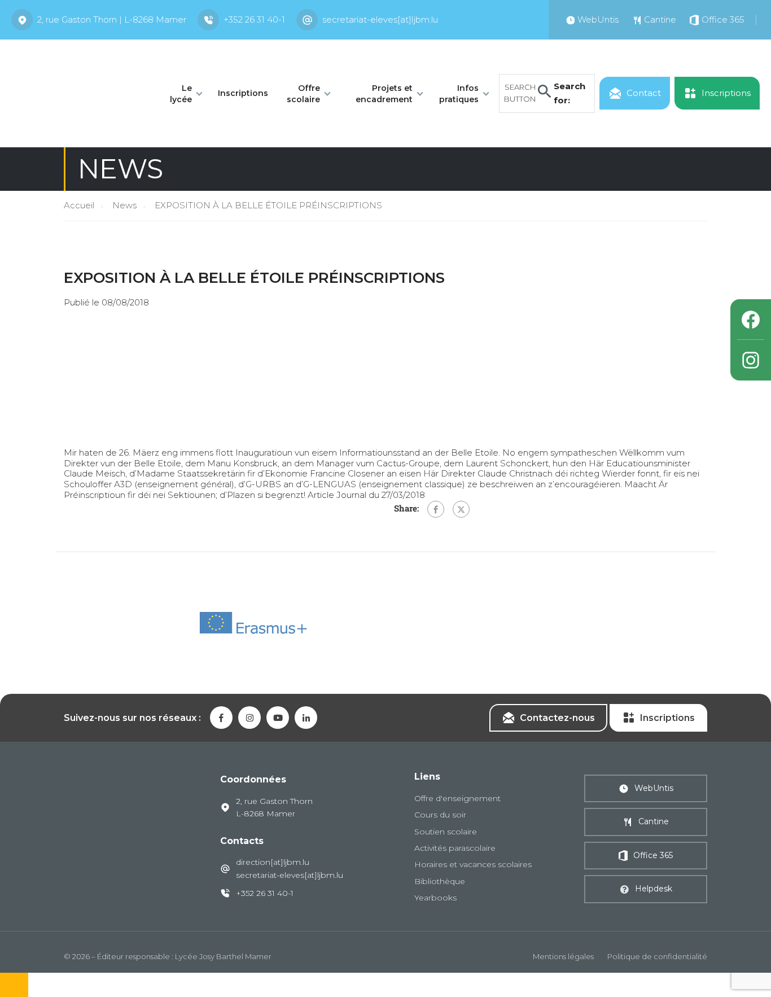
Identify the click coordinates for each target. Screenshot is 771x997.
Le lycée (181, 93)
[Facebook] (435, 509)
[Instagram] (750, 360)
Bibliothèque (439, 881)
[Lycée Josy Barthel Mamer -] (78, 92)
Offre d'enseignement (457, 798)
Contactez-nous (557, 717)
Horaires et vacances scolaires (473, 864)
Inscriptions (243, 93)
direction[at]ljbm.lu (272, 862)
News (124, 205)
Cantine (653, 821)
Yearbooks (435, 898)
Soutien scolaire (445, 832)
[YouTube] (277, 717)
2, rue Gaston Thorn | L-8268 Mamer (111, 19)
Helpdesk (653, 889)
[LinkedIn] (306, 717)
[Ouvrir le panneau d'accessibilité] (14, 985)
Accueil (79, 205)
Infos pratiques (459, 93)
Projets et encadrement (384, 93)
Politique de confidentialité (657, 956)
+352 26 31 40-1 (254, 19)
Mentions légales (563, 956)
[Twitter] (461, 509)
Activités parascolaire (455, 848)
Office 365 (653, 855)
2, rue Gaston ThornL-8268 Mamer (274, 807)
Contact (644, 93)
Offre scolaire (303, 93)
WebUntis (653, 788)
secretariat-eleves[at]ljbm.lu (380, 19)
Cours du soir (440, 815)
